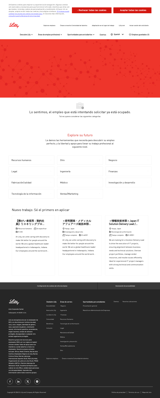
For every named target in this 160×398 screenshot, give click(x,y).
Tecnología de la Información (69, 324)
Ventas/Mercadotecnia (67, 346)
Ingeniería (63, 310)
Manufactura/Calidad (67, 332)
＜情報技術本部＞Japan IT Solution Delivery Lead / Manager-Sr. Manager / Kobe (124, 222)
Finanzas (63, 315)
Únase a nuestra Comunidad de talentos (73, 25)
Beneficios (49, 324)
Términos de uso (133, 392)
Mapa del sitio (146, 392)
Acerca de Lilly (51, 310)
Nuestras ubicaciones (130, 301)
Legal (62, 328)
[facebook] (10, 381)
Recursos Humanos (66, 319)
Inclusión (49, 328)
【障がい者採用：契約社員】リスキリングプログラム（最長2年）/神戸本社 (30, 222)
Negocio (63, 306)
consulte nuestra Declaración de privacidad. (24, 16)
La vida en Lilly (51, 315)
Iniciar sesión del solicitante (139, 25)
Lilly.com (122, 25)
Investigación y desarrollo (68, 341)
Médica (62, 337)
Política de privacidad (118, 392)
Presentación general (90, 306)
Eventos (103, 35)
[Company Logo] (14, 25)
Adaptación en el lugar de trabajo (103, 25)
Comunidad (50, 319)
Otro (61, 350)
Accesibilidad (50, 306)
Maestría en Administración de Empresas (96, 310)
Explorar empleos (49, 25)
